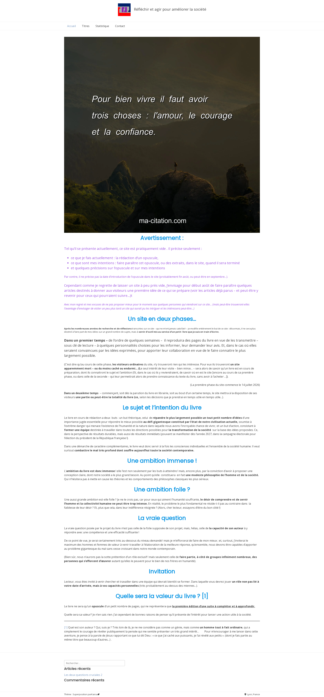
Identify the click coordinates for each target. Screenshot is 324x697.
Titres (85, 26)
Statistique (102, 26)
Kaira (94, 694)
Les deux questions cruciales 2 (83, 675)
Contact (120, 26)
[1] (66, 627)
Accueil (71, 26)
